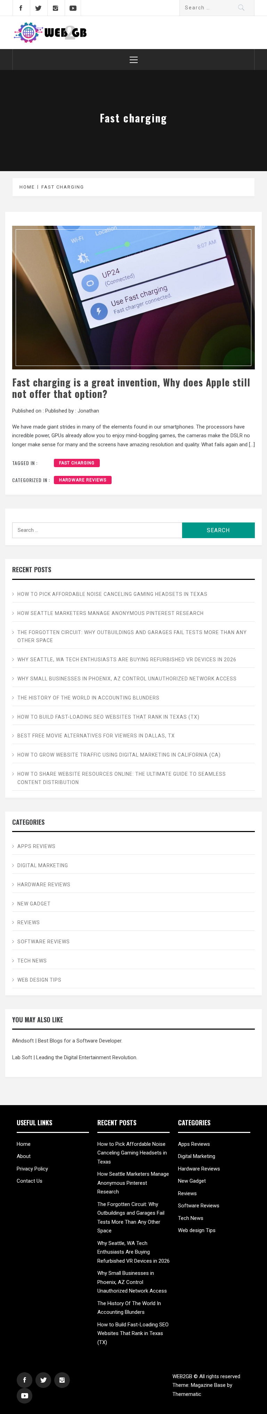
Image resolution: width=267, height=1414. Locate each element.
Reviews (28, 922)
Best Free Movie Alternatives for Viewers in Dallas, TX (96, 735)
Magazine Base (209, 1385)
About (24, 1156)
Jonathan (88, 411)
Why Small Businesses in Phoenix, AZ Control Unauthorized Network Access (127, 678)
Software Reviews (43, 941)
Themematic (186, 1394)
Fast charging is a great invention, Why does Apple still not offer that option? (131, 388)
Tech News (32, 961)
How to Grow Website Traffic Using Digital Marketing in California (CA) (119, 755)
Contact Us (29, 1181)
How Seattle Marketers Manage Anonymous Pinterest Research (110, 613)
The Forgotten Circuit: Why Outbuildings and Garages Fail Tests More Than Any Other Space (132, 637)
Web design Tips (39, 980)
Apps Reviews (36, 846)
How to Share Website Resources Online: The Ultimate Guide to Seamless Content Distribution (121, 778)
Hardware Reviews (82, 480)
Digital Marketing (42, 865)
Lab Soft (22, 1057)
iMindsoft (23, 1041)
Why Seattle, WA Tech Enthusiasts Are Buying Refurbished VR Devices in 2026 (126, 659)
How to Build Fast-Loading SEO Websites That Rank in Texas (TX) (108, 717)
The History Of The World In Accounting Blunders (88, 698)
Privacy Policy (32, 1169)
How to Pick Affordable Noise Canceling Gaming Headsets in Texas (112, 594)
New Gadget (34, 903)
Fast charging (77, 463)
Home (24, 1144)
